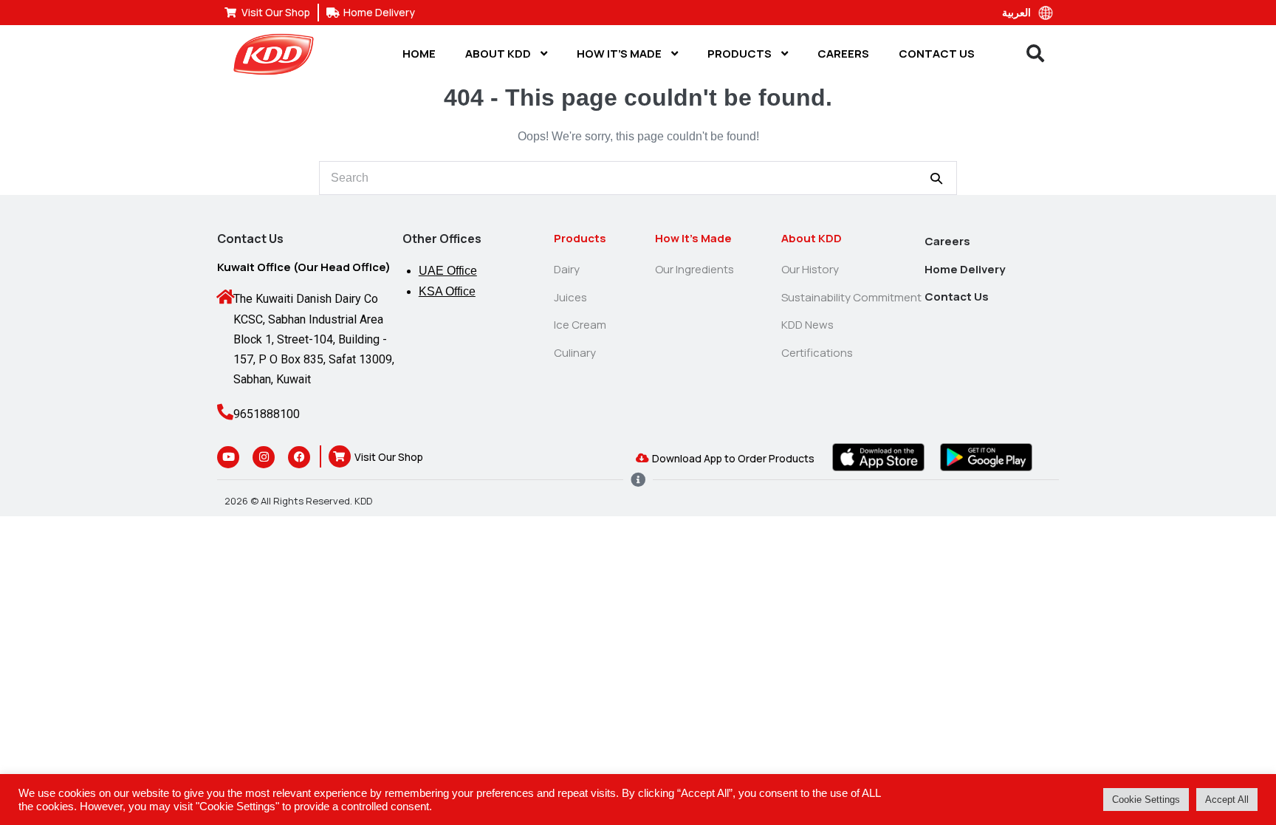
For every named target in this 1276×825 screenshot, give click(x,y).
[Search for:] (638, 177)
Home (419, 53)
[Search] (936, 178)
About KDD (499, 53)
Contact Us (937, 53)
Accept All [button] (1227, 799)
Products (740, 53)
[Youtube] (228, 457)
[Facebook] (299, 457)
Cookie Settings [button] (1146, 799)
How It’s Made (620, 53)
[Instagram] (264, 457)
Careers (843, 53)
